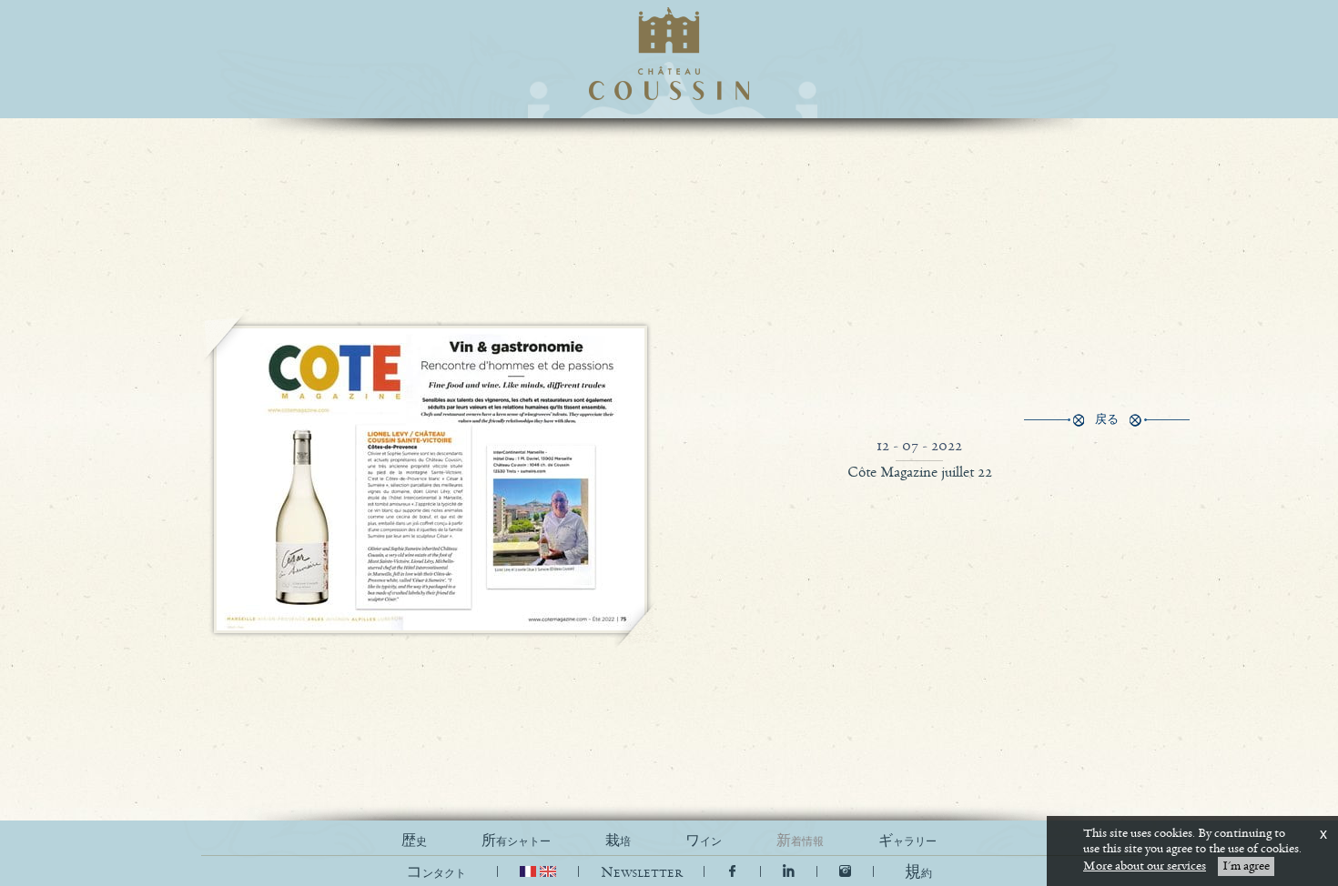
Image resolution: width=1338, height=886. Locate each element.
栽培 (618, 841)
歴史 (414, 841)
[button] (918, 872)
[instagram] (845, 872)
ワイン (703, 841)
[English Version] (548, 872)
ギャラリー (907, 841)
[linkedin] (790, 872)
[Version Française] (530, 872)
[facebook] (732, 872)
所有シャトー (516, 841)
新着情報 (800, 841)
